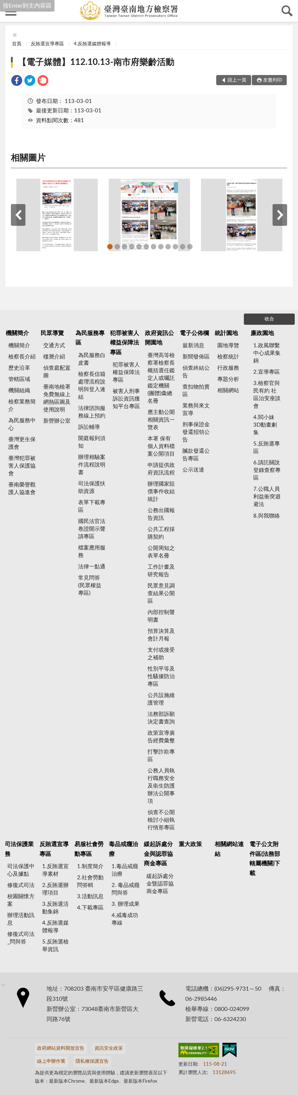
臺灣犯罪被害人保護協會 (22, 466)
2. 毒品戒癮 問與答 (126, 889)
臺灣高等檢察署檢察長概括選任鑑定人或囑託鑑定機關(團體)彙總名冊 (161, 378)
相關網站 (228, 390)
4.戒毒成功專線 (125, 919)
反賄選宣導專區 (47, 44)
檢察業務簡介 (22, 405)
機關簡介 (17, 333)
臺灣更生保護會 (22, 443)
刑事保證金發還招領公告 (196, 432)
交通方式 (54, 345)
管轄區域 (19, 379)
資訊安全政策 (108, 1048)
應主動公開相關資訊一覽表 (161, 420)
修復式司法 (21, 885)
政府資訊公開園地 (159, 337)
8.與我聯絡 (266, 516)
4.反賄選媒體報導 (92, 44)
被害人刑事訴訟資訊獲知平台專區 (126, 399)
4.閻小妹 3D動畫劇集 (265, 425)
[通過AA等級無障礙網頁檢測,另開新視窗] (198, 1051)
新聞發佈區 (196, 357)
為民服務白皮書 (91, 359)
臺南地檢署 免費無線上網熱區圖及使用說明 (57, 398)
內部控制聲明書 (161, 616)
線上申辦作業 (51, 1061)
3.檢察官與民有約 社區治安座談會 (267, 395)
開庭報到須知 (91, 442)
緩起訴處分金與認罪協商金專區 (158, 853)
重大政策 (190, 844)
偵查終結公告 (196, 371)
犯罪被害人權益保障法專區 (124, 342)
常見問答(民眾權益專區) (89, 585)
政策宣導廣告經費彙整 (161, 736)
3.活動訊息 (90, 896)
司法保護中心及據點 (21, 870)
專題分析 (228, 379)
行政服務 (228, 368)
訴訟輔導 (89, 427)
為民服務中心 (22, 424)
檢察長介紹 (22, 357)
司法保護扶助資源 (91, 487)
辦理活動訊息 (21, 919)
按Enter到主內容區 (27, 6)
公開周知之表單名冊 (161, 552)
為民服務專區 (90, 337)
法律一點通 (91, 566)
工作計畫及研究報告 (161, 570)
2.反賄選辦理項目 (55, 889)
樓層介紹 (54, 357)
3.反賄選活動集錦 (55, 907)
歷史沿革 (19, 368)
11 (182, 246)
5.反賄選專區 (266, 447)
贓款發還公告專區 (196, 454)
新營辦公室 (57, 421)
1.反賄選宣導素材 (55, 870)
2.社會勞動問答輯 (90, 881)
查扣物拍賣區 (196, 390)
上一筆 (18, 215)
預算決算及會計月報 (161, 635)
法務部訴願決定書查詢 (161, 718)
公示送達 (193, 470)
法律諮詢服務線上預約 (91, 412)
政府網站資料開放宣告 (60, 1048)
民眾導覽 (52, 333)
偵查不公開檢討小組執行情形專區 (161, 820)
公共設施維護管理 (161, 699)
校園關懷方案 (21, 900)
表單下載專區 (91, 506)
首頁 (16, 44)
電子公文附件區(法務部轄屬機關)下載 (265, 858)
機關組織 (19, 390)
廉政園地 (262, 333)
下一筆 (280, 215)
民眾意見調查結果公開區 (161, 593)
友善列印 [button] (272, 80)
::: (14, 35)
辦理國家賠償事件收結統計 (161, 491)
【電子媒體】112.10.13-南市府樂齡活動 (96, 62)
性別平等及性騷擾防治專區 (161, 676)
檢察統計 (228, 357)
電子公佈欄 (194, 333)
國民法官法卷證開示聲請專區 (91, 529)
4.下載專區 (90, 908)
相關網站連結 (229, 848)
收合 (269, 319)
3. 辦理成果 (126, 904)
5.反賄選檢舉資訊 (55, 945)
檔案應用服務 (91, 551)
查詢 (287, 11)
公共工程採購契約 (161, 533)
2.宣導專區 (266, 372)
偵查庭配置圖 (57, 371)
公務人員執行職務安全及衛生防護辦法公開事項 (161, 786)
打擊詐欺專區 (161, 755)
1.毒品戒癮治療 (125, 870)
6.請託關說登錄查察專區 (267, 470)
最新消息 (193, 345)
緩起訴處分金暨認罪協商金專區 (160, 884)
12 (190, 246)
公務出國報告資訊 (161, 514)
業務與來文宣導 (196, 409)
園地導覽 (228, 345)
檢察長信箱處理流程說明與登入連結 (91, 386)
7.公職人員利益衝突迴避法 (267, 496)
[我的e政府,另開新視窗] (229, 1051)
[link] (16, 81)
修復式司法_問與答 (21, 938)
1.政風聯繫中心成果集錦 (267, 353)
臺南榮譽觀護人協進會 (22, 488)
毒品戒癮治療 (123, 848)
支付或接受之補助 (161, 653)
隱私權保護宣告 (92, 1061)
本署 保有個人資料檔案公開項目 (161, 446)
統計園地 (226, 333)
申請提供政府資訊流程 (161, 469)
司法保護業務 (19, 848)
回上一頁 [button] (236, 80)
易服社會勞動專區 (89, 848)
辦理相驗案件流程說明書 (91, 465)
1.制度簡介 (90, 866)
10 (175, 246)
